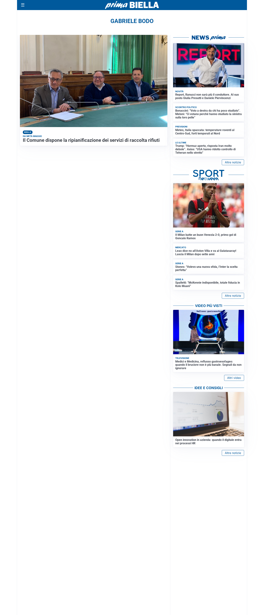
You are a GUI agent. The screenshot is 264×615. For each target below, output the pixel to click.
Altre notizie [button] (233, 162)
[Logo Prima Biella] (132, 5)
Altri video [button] (234, 378)
